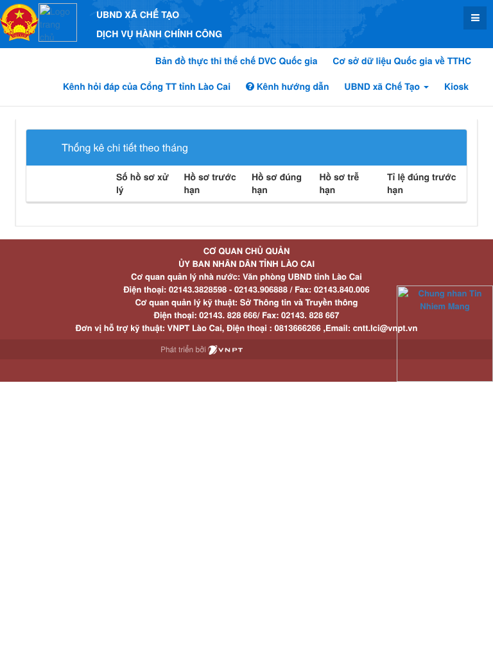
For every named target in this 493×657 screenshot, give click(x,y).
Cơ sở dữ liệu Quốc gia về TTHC (402, 61)
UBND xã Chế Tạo (383, 86)
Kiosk (456, 86)
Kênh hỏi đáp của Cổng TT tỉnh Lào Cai (146, 86)
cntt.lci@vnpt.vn (385, 327)
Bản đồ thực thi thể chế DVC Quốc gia (236, 61)
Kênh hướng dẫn (291, 86)
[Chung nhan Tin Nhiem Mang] (445, 333)
